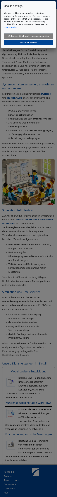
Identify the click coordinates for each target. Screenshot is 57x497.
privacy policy (10, 27)
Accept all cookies (28, 42)
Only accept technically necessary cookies (28, 36)
